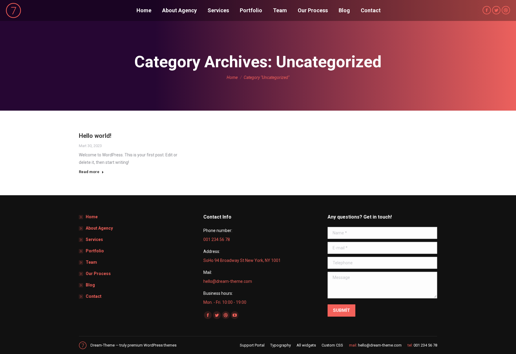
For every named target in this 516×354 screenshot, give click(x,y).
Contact (94, 296)
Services (94, 239)
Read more (89, 172)
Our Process (98, 273)
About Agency (99, 228)
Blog (90, 285)
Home (92, 216)
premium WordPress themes (152, 345)
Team (91, 262)
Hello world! (95, 135)
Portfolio (95, 250)
